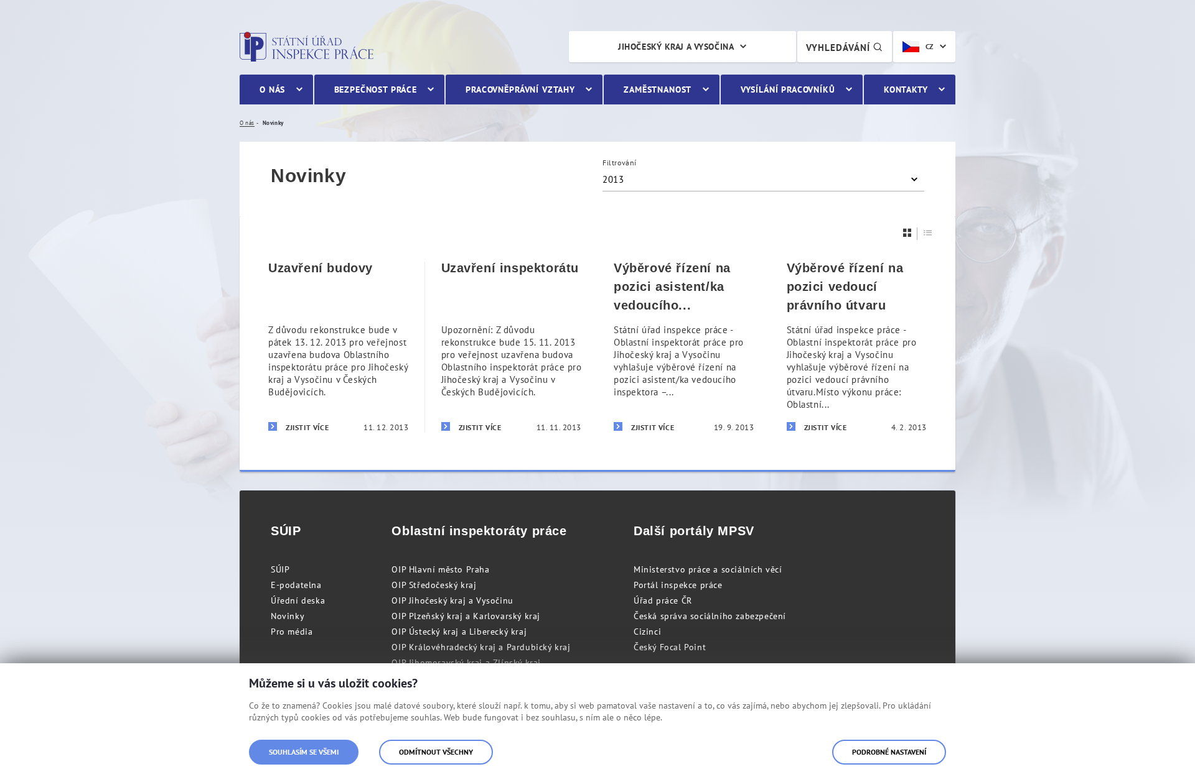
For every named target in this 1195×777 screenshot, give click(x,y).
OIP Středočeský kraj (433, 585)
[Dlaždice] (907, 233)
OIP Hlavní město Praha (440, 569)
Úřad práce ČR (663, 600)
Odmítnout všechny (436, 751)
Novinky (287, 616)
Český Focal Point (670, 647)
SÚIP (280, 569)
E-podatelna (296, 585)
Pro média (291, 631)
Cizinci (647, 631)
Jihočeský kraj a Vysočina (676, 46)
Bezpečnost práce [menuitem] (375, 89)
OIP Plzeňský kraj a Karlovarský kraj (465, 616)
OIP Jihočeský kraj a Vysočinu (452, 600)
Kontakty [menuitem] (906, 89)
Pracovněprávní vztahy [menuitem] (520, 89)
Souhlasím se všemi (304, 751)
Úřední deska (298, 600)
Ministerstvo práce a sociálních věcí (708, 569)
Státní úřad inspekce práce (306, 46)
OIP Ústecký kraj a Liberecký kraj (459, 631)
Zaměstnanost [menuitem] (657, 89)
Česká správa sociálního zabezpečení (710, 616)
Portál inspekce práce (678, 585)
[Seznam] (928, 233)
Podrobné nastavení (889, 751)
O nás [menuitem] (272, 89)
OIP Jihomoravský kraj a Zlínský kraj (466, 662)
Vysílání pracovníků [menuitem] (788, 89)
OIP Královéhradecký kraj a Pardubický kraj (480, 647)
